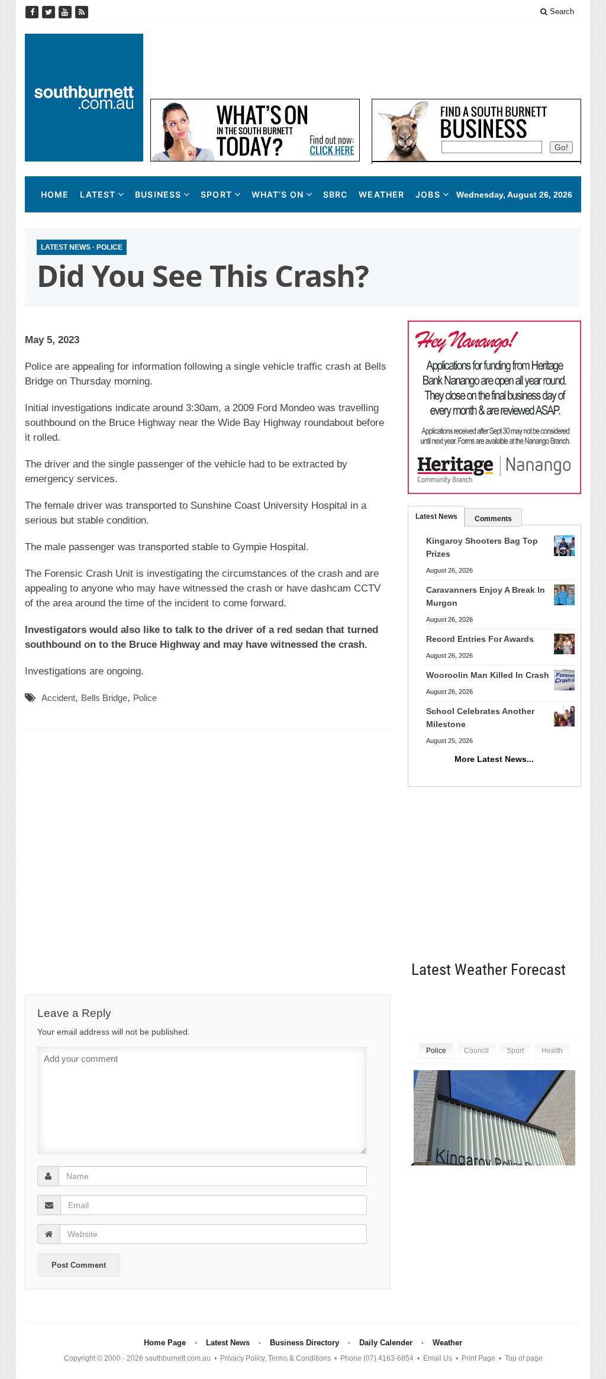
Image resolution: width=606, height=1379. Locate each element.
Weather (381, 194)
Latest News (66, 247)
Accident (58, 698)
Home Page (165, 1342)
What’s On (278, 194)
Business (158, 194)
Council (476, 1051)
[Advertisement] (365, 60)
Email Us (437, 1358)
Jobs (427, 194)
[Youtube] (66, 12)
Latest (97, 194)
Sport (216, 194)
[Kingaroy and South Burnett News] (84, 98)
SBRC (335, 194)
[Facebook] (33, 12)
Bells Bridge (104, 698)
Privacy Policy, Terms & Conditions (275, 1358)
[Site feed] (82, 12)
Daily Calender (385, 1342)
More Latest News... (494, 759)
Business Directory (304, 1342)
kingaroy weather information (575, 1006)
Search (560, 11)
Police (109, 247)
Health (552, 1051)
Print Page (478, 1358)
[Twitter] (49, 12)
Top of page (524, 1358)
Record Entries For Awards (480, 639)
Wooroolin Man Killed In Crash (487, 675)
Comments (493, 519)
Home (55, 194)
